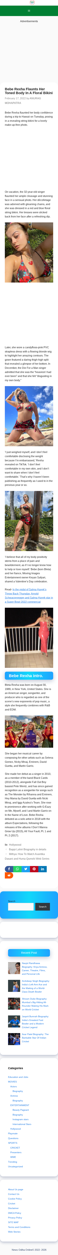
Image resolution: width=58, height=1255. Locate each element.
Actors (13, 1086)
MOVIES (12, 1081)
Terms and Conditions (19, 1227)
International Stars (22, 1124)
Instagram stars (21, 1119)
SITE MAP (13, 1222)
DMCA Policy (14, 1213)
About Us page (15, 1189)
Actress (14, 1095)
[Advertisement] (29, 52)
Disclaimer (13, 1208)
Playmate (13, 1133)
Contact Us (13, 1194)
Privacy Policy (15, 1217)
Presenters (15, 1152)
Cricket (11, 1203)
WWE (13, 1157)
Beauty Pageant (21, 1110)
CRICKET (15, 1147)
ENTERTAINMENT (19, 1105)
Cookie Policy (15, 1198)
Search (11, 901)
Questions (13, 1138)
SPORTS (12, 1143)
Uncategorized (15, 1166)
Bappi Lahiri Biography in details (27, 849)
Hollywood (15, 844)
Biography (18, 1091)
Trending (12, 1162)
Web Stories (14, 1231)
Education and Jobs (18, 1077)
